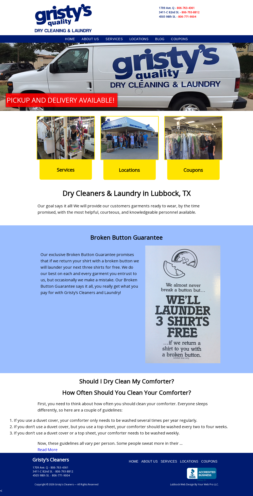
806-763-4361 (186, 8)
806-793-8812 (190, 12)
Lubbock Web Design (182, 484)
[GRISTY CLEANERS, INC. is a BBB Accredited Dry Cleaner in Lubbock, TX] (201, 474)
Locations (138, 39)
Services (114, 39)
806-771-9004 (187, 16)
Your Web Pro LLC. (208, 484)
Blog (159, 39)
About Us (90, 39)
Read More (48, 449)
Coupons (179, 39)
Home (70, 39)
